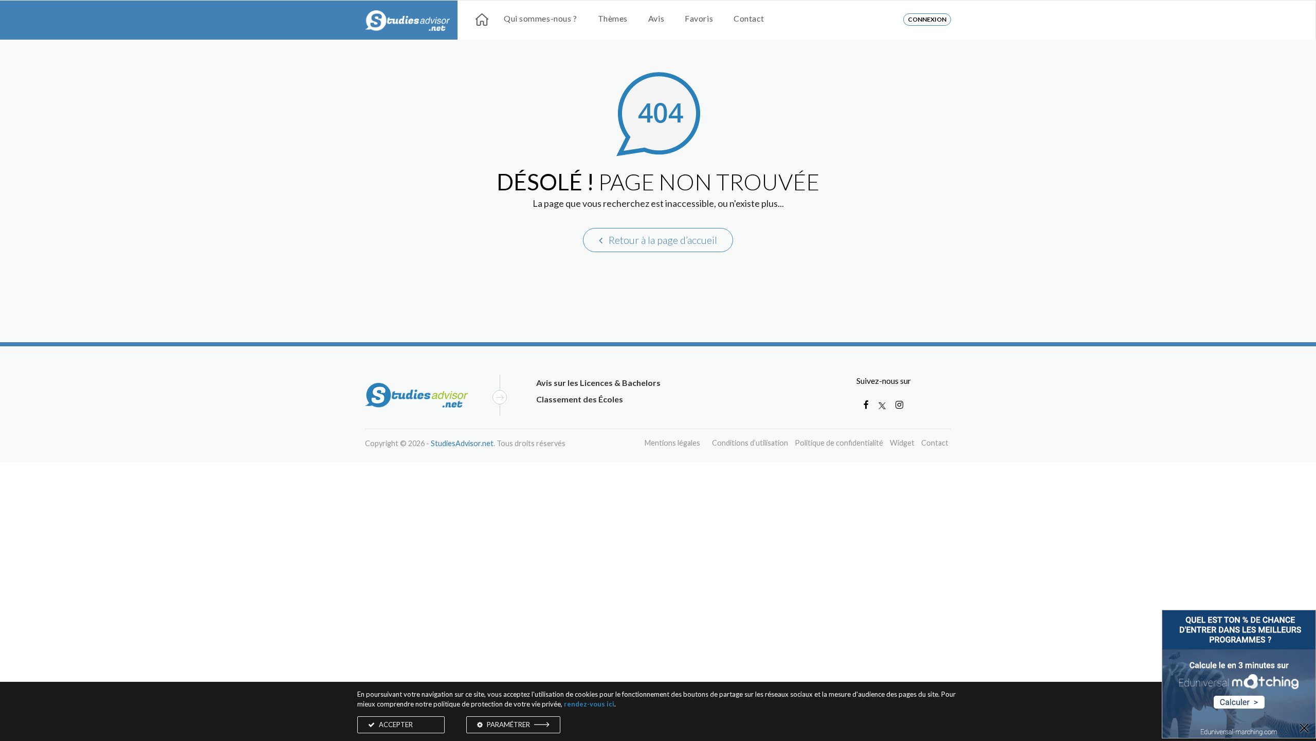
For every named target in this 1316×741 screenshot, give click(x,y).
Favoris (699, 18)
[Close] (1304, 729)
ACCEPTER (395, 724)
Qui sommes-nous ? (540, 18)
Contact (749, 18)
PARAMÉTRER (508, 724)
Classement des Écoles (579, 399)
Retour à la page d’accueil (662, 240)
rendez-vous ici (589, 704)
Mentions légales (672, 442)
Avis (656, 18)
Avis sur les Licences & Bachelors (598, 382)
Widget (902, 442)
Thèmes (613, 18)
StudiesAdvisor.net (462, 443)
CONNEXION (927, 19)
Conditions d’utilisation (750, 442)
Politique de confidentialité (839, 442)
